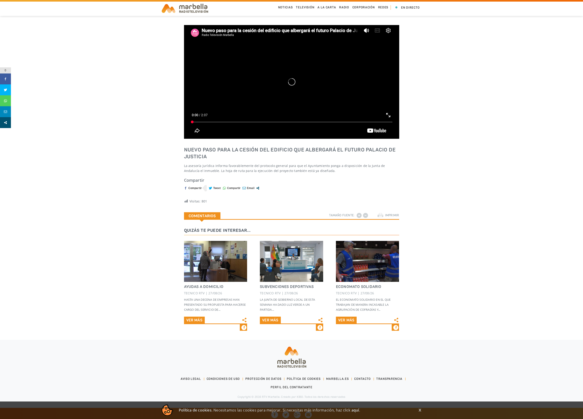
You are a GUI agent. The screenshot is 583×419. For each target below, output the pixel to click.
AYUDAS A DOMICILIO (204, 286)
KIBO (300, 397)
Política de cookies (303, 379)
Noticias (285, 7)
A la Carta (326, 7)
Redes (383, 7)
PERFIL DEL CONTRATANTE (291, 387)
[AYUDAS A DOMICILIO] (215, 261)
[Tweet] (215, 188)
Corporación (363, 7)
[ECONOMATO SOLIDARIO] (367, 261)
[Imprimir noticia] (380, 215)
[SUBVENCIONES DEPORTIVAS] (291, 261)
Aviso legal (191, 379)
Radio (344, 7)
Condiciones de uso (223, 379)
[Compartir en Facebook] (193, 188)
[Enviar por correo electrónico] (248, 188)
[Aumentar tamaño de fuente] (359, 215)
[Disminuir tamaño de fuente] (365, 215)
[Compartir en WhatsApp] (232, 188)
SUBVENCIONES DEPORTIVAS (287, 286)
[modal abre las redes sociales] (257, 188)
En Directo (410, 8)
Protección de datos (263, 379)
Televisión (305, 7)
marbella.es (337, 379)
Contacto (362, 379)
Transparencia (389, 379)
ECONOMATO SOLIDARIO (358, 286)
